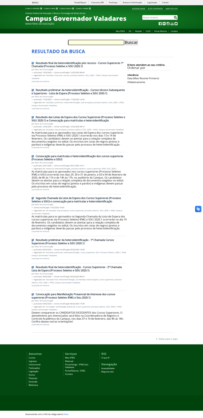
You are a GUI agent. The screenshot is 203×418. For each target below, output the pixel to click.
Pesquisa (33, 378)
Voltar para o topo (168, 338)
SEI (130, 31)
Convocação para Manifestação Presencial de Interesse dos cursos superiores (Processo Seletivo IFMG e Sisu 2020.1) (73, 295)
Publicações (34, 368)
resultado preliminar (54, 252)
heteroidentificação (72, 102)
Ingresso (33, 361)
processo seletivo (77, 75)
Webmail (69, 361)
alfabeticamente (136, 82)
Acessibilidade (138, 8)
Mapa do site (172, 8)
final (56, 75)
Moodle (138, 31)
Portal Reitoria (160, 31)
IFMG (98, 75)
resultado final (52, 280)
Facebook (160, 23)
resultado (50, 75)
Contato (174, 31)
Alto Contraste (155, 8)
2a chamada (51, 210)
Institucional (34, 364)
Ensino (32, 375)
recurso (66, 75)
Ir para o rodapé (83, 8)
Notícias (46, 81)
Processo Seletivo (107, 252)
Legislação (33, 371)
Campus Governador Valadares (44, 105)
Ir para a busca (66, 8)
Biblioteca (33, 385)
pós (60, 75)
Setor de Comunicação (44, 69)
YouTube (172, 23)
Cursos (32, 357)
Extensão (33, 381)
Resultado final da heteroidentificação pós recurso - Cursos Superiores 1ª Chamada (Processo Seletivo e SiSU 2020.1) (77, 64)
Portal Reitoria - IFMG (75, 370)
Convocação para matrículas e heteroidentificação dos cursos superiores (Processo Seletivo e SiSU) (77, 157)
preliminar (59, 102)
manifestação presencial (65, 307)
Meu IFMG (120, 31)
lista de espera (87, 102)
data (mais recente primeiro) (143, 78)
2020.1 (92, 75)
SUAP (148, 31)
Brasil (35, 2)
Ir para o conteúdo (33, 8)
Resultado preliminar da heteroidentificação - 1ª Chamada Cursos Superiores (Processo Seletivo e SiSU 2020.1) (73, 241)
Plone (66, 414)
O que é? (105, 357)
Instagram (168, 23)
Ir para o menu (50, 8)
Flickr (164, 23)
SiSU (87, 75)
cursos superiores (93, 169)
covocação (50, 307)
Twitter (176, 23)
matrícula (50, 169)
